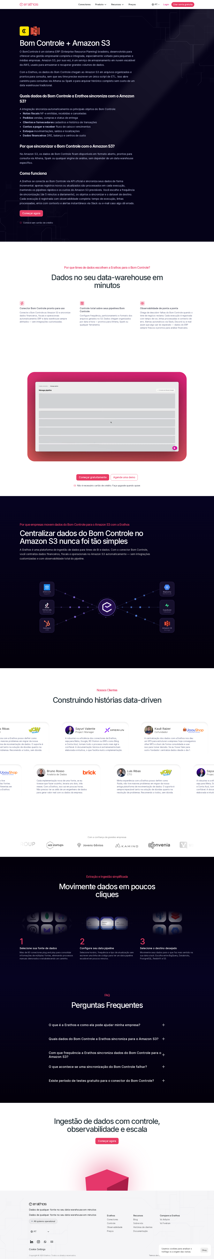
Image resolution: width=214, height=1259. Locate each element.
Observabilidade (114, 1227)
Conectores (112, 1219)
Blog (135, 1219)
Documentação (140, 1231)
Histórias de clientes (142, 1227)
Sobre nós (138, 1223)
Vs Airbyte (165, 1219)
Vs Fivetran (165, 1223)
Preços (110, 1231)
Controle (111, 1223)
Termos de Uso (155, 1255)
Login (166, 4)
